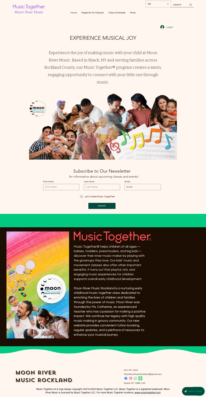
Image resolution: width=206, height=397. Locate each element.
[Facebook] (126, 378)
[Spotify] (140, 378)
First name (48, 182)
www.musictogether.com (148, 392)
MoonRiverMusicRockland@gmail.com (143, 374)
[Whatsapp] (135, 378)
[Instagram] (131, 378)
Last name (89, 182)
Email (127, 182)
